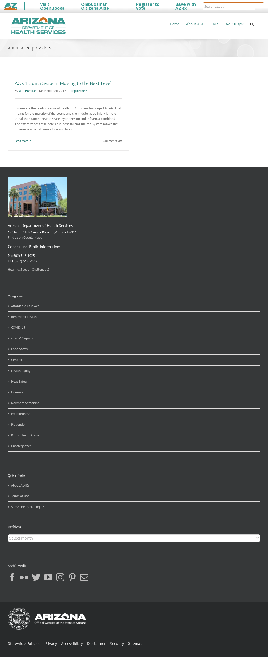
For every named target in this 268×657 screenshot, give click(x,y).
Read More (21, 141)
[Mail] (84, 577)
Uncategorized (21, 446)
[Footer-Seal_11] (47, 609)
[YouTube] (48, 577)
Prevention (18, 424)
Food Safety (19, 349)
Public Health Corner (26, 435)
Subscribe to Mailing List (28, 507)
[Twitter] (36, 577)
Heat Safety (19, 381)
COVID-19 (18, 327)
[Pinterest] (72, 577)
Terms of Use (20, 496)
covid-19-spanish (23, 338)
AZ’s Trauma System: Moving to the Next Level (63, 83)
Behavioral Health (24, 316)
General (16, 359)
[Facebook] (12, 577)
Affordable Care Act (25, 306)
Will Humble (27, 91)
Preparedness (78, 91)
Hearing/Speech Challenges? (28, 269)
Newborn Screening (25, 403)
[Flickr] (24, 577)
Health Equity (20, 370)
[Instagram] (60, 577)
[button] (259, 6)
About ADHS (20, 485)
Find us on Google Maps (25, 237)
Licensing (18, 392)
